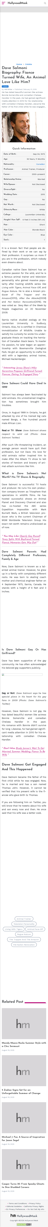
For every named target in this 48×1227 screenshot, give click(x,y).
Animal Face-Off (35, 929)
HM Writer (8, 89)
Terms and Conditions (18, 1203)
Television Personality (24, 924)
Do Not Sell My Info (36, 1209)
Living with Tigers (13, 929)
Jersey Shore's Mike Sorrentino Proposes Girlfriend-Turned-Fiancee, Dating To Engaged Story (22, 371)
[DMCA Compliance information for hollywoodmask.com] (24, 1224)
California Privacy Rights (34, 1206)
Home (19, 64)
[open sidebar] (3, 3)
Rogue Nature (24, 934)
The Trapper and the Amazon (24, 939)
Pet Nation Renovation (24, 945)
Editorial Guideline (14, 1206)
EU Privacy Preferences (15, 1209)
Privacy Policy (34, 1203)
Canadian (40, 164)
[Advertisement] (24, 36)
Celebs (28, 64)
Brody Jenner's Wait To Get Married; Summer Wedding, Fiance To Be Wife (23, 751)
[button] (44, 3)
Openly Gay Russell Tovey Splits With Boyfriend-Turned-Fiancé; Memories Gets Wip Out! (21, 539)
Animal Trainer (24, 919)
